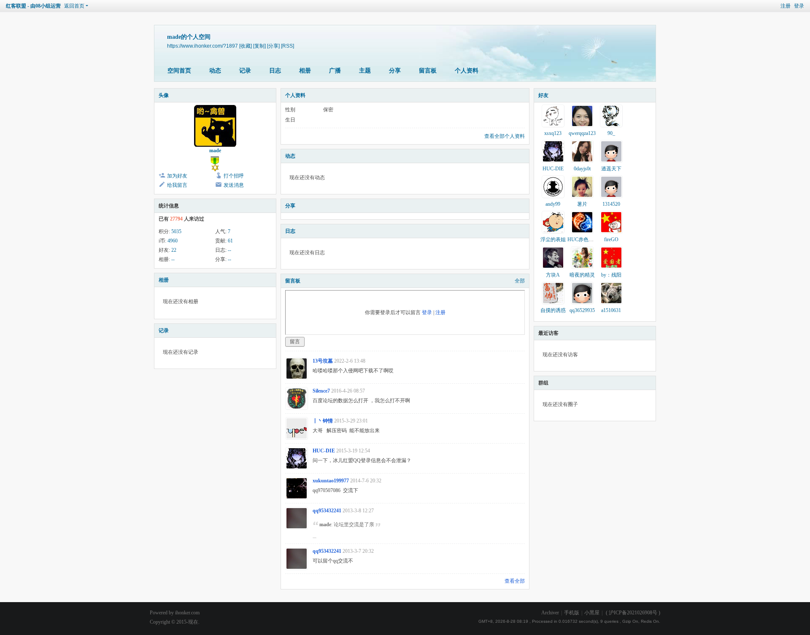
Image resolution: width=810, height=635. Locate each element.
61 (230, 241)
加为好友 (177, 176)
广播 (335, 70)
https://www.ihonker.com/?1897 (202, 45)
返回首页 (74, 6)
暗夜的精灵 (582, 275)
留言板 (428, 70)
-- (229, 250)
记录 (245, 70)
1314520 (611, 204)
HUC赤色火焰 (583, 239)
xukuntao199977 (331, 481)
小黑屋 (591, 613)
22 (173, 250)
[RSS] (287, 45)
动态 (215, 70)
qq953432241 (327, 511)
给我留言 (177, 185)
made (215, 150)
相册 (305, 70)
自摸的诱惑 (553, 310)
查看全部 (515, 581)
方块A (553, 275)
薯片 (582, 204)
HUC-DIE (324, 451)
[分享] (273, 45)
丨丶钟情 (323, 421)
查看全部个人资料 (504, 136)
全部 (520, 281)
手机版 (571, 613)
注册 (785, 6)
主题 (365, 70)
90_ (611, 133)
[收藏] (245, 45)
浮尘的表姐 (553, 239)
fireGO (611, 239)
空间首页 (179, 70)
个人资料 (466, 70)
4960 (172, 241)
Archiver (550, 613)
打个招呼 (234, 176)
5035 (176, 231)
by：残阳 (611, 275)
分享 (395, 70)
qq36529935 (582, 310)
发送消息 (234, 185)
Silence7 (321, 391)
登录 (799, 6)
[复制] (259, 45)
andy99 (552, 204)
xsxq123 (553, 133)
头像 (164, 95)
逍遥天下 (611, 169)
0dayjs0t (582, 169)
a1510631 (611, 310)
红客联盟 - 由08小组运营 (33, 6)
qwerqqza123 (582, 133)
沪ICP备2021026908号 (633, 613)
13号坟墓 (323, 361)
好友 (543, 95)
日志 (275, 70)
